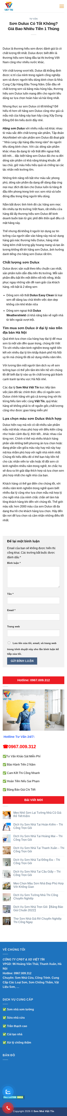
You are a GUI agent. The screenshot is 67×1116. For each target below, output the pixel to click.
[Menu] (61, 6)
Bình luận (14, 562)
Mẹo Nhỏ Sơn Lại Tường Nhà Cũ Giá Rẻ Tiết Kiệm (37, 814)
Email (11, 610)
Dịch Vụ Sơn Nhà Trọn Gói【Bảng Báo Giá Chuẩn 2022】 (38, 908)
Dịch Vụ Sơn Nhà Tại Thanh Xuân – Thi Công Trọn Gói (38, 849)
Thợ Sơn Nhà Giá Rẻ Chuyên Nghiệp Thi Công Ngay (37, 920)
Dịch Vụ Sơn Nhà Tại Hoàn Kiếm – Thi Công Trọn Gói (38, 826)
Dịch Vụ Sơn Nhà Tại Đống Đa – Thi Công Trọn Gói (36, 861)
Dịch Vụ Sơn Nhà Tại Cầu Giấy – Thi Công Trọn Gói (37, 873)
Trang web (13, 626)
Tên (10, 593)
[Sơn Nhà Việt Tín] (17, 6)
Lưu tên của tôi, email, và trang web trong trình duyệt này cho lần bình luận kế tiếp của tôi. (33, 648)
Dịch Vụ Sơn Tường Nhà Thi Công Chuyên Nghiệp (35, 897)
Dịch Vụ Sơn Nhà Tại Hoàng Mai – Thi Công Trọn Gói (38, 838)
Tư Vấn (33, 19)
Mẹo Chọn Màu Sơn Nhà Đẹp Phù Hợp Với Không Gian (38, 885)
